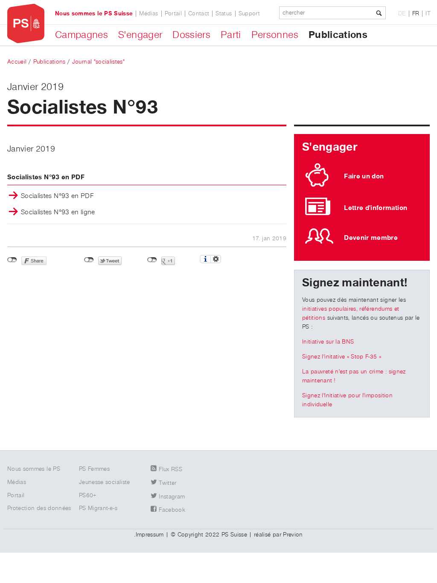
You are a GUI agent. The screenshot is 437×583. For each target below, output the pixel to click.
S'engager (140, 35)
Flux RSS (170, 469)
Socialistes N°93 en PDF (57, 196)
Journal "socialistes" (98, 62)
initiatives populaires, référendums (347, 309)
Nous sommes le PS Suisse (94, 14)
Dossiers (191, 35)
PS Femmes (94, 469)
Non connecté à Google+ (152, 259)
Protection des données (39, 508)
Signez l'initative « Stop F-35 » (341, 357)
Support (249, 14)
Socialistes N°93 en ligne (58, 212)
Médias (148, 14)
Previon (293, 535)
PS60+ (88, 495)
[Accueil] (25, 24)
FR (416, 14)
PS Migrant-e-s (98, 508)
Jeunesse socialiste (104, 482)
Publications (338, 35)
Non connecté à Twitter (89, 259)
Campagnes (81, 35)
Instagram (172, 497)
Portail (173, 14)
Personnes (274, 35)
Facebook (172, 510)
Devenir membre (371, 237)
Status (224, 14)
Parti (231, 35)
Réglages (215, 259)
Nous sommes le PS (33, 469)
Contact (198, 14)
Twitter (167, 483)
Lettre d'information (375, 207)
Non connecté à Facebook (12, 259)
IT (428, 14)
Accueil (16, 62)
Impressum (150, 535)
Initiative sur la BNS (328, 342)
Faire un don (364, 176)
